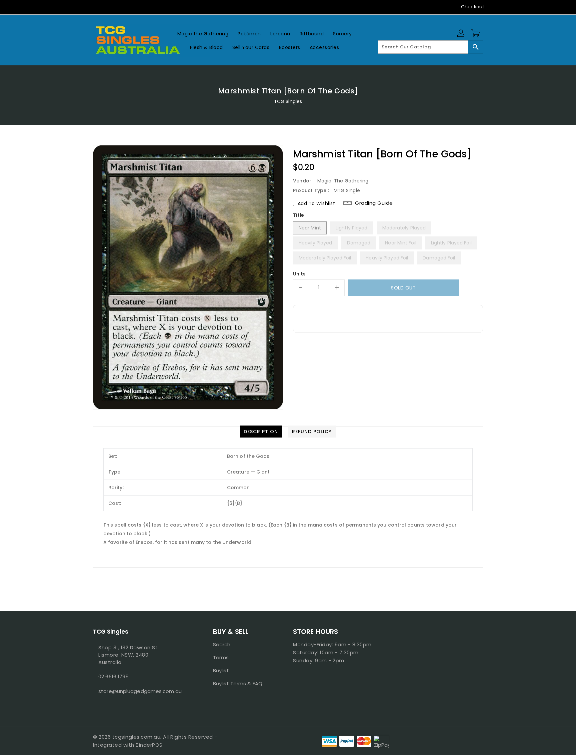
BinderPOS (149, 744)
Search (222, 644)
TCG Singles (288, 101)
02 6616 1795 (113, 676)
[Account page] (461, 33)
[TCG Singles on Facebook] (84, 7)
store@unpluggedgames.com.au (139, 691)
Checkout (472, 6)
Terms (221, 657)
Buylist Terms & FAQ (237, 683)
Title (298, 215)
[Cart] (476, 33)
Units (299, 273)
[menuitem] (203, 33)
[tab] (261, 432)
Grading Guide (374, 203)
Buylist (221, 670)
